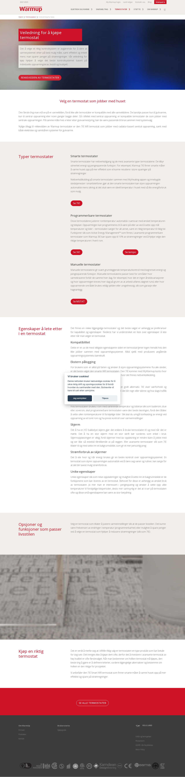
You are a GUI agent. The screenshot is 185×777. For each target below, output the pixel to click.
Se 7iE (76, 203)
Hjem (20, 17)
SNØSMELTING (102, 9)
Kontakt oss (140, 2)
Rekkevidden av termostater (40, 77)
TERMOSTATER (121, 9)
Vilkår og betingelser (143, 736)
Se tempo (130, 252)
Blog (150, 2)
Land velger (128, 2)
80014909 (24, 2)
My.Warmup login (113, 2)
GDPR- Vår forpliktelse (144, 745)
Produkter (22, 734)
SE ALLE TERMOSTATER (92, 703)
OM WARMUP (152, 9)
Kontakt (21, 738)
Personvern (140, 741)
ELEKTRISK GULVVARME (80, 9)
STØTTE (137, 9)
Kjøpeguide (62, 730)
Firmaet (21, 730)
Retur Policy (140, 749)
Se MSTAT (79, 301)
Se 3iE (76, 252)
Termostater (30, 17)
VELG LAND (147, 725)
